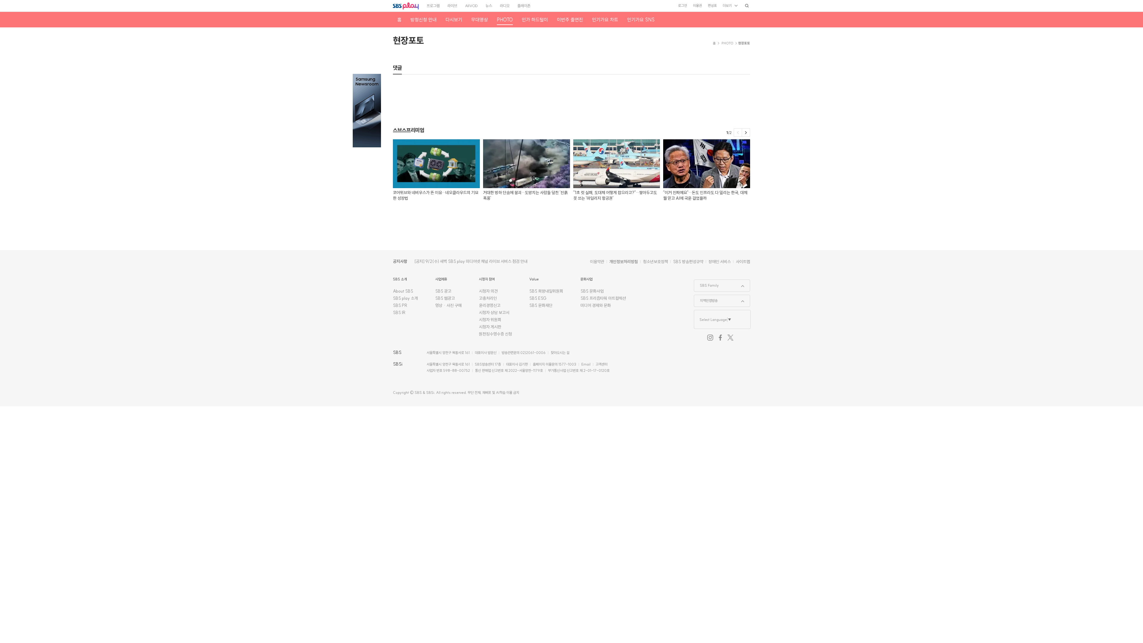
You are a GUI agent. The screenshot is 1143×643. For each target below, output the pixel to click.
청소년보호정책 (655, 261)
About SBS (403, 291)
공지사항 (400, 261)
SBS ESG (537, 298)
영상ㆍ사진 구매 (448, 305)
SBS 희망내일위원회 (546, 291)
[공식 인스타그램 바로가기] (710, 337)
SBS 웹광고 (445, 298)
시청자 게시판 (490, 327)
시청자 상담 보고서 (494, 312)
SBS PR (400, 305)
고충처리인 (488, 298)
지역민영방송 (706, 299)
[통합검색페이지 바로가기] (747, 5)
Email (586, 364)
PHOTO (727, 43)
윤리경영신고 (489, 305)
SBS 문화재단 (540, 305)
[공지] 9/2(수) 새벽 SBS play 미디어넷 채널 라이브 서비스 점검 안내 (470, 261)
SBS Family (706, 284)
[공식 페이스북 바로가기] (720, 337)
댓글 (397, 67)
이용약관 (597, 261)
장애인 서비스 (719, 261)
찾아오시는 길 (560, 352)
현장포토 (408, 40)
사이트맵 (743, 261)
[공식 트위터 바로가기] (730, 337)
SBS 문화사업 (592, 291)
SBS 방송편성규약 (688, 261)
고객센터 (602, 364)
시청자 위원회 (490, 319)
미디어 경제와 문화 (595, 305)
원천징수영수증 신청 (495, 334)
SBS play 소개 (405, 298)
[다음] (746, 132)
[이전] (738, 132)
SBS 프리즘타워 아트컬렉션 (603, 298)
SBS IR (399, 312)
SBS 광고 (443, 291)
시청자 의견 (488, 291)
